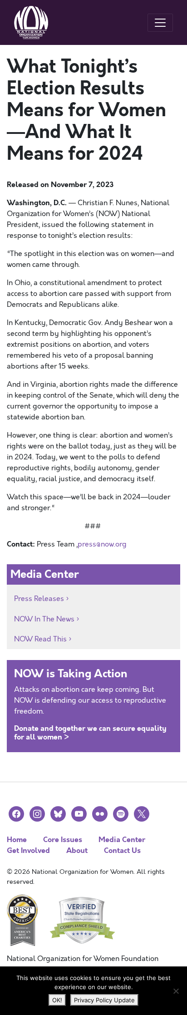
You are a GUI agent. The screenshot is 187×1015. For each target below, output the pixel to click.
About (77, 850)
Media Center (121, 839)
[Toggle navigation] (160, 23)
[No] (175, 990)
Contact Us (122, 850)
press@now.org (102, 544)
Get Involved (28, 850)
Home (17, 839)
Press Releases (39, 599)
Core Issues (62, 839)
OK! (57, 1000)
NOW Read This (40, 639)
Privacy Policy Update (104, 1000)
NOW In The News (44, 619)
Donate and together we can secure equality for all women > (90, 732)
